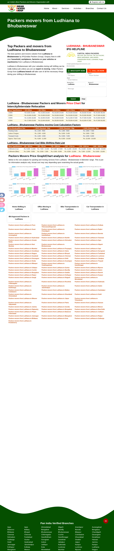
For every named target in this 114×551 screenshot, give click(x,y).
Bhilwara (10, 532)
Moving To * (91, 82)
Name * (69, 73)
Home (46, 8)
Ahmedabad (46, 527)
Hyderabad (28, 542)
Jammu (95, 542)
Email (68, 78)
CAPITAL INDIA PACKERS (88, 53)
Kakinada (61, 544)
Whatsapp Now (77, 71)
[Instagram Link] (2, 205)
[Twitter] (2, 210)
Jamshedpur (29, 544)
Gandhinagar (63, 537)
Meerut (27, 549)
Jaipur (77, 542)
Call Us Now (98, 71)
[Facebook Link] (2, 195)
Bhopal (27, 532)
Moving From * (70, 82)
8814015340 (71, 66)
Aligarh (61, 527)
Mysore (78, 549)
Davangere (96, 534)
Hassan (95, 539)
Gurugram (45, 539)
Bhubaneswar (46, 532)
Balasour (10, 530)
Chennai (10, 534)
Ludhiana (95, 547)
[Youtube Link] (2, 200)
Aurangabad (97, 527)
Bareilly (61, 530)
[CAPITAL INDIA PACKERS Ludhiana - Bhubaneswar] (71, 56)
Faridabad (28, 537)
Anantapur (79, 527)
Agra (9, 527)
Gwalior (78, 539)
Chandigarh (96, 532)
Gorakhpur (96, 537)
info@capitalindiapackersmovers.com (78, 64)
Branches (90, 8)
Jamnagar (11, 544)
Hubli (9, 542)
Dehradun (11, 537)
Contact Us (101, 8)
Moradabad (45, 549)
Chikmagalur (46, 534)
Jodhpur (44, 544)
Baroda (78, 530)
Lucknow (61, 547)
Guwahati (61, 539)
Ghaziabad (79, 537)
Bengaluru (96, 530)
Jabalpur (61, 542)
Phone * (90, 73)
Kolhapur (10, 547)
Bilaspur (78, 532)
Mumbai (61, 549)
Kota (43, 547)
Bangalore (45, 530)
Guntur (27, 539)
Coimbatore (79, 534)
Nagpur (95, 549)
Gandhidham (46, 537)
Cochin (61, 534)
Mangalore (11, 549)
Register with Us (97, 2)
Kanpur (78, 544)
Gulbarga (11, 539)
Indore (43, 542)
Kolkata (27, 547)
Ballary (27, 530)
